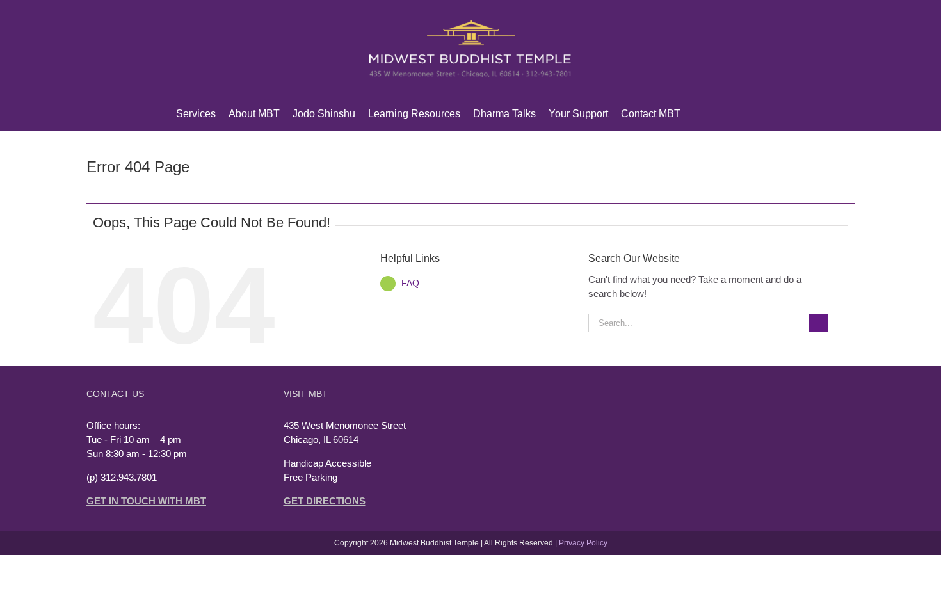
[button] (758, 114)
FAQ (410, 283)
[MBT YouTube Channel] (738, 114)
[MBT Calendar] (697, 114)
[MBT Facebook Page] (717, 114)
